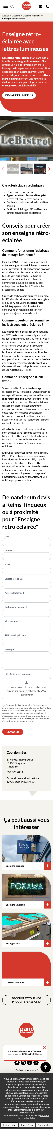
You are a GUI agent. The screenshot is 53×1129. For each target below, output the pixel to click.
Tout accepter (9, 1125)
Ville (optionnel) (12, 621)
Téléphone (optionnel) (15, 635)
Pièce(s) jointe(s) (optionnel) (18, 674)
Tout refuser (27, 1125)
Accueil (5, 15)
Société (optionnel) (14, 578)
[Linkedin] (36, 1062)
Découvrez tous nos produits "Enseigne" (26, 1000)
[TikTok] (29, 1062)
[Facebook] (17, 1062)
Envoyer (13, 731)
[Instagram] (23, 1062)
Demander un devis (19, 95)
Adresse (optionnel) (14, 592)
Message (9, 649)
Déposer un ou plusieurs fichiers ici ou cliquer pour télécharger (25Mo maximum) (26, 690)
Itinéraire (12, 766)
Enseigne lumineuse (32, 15)
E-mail (8, 564)
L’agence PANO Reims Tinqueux (20, 261)
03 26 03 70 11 (15, 772)
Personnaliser (45, 1125)
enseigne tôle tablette (14, 463)
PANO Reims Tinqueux (15, 456)
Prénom (8, 550)
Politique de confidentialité (33, 1117)
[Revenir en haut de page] (45, 1067)
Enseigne (15, 15)
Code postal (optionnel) (16, 607)
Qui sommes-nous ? (26, 1070)
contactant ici (27, 721)
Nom (7, 536)
